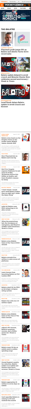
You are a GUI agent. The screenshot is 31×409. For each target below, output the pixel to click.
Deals (9, 8)
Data (15, 8)
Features (23, 8)
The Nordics (12, 1)
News (2, 8)
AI (18, 1)
